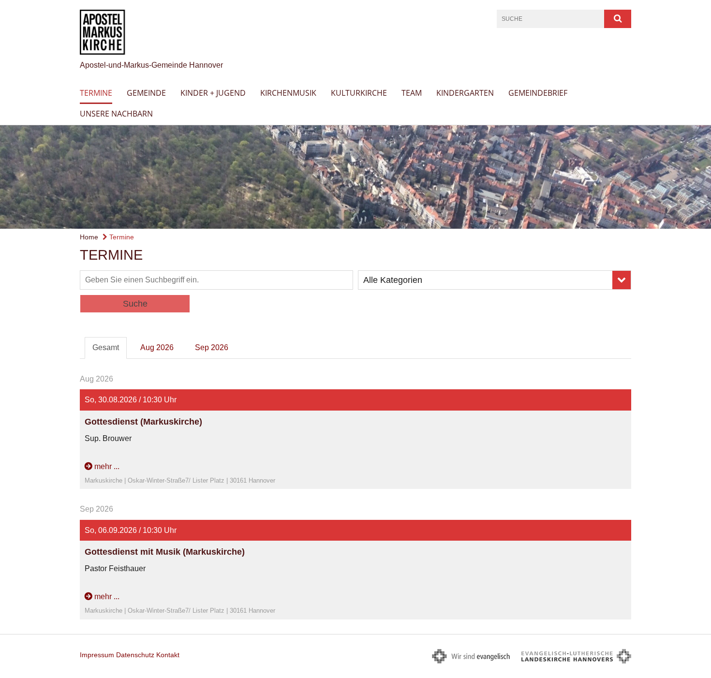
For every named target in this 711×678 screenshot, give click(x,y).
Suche (135, 304)
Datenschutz (135, 655)
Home (89, 237)
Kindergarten (465, 93)
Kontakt (167, 655)
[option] (355, 177)
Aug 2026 (157, 347)
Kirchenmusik (288, 93)
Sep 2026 (211, 347)
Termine (96, 93)
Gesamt (105, 347)
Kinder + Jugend (213, 93)
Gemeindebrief (537, 93)
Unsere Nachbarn (116, 113)
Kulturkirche (359, 93)
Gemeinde (146, 93)
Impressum (97, 655)
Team (411, 93)
